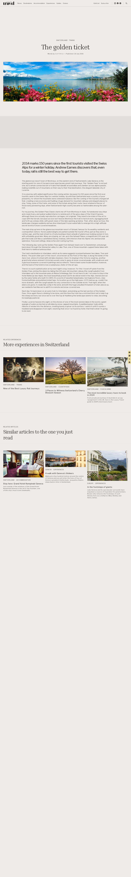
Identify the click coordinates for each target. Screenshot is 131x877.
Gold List (96, 3)
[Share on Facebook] (129, 352)
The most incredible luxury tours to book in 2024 (106, 394)
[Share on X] (129, 359)
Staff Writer (59, 54)
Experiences (50, 3)
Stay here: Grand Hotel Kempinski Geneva (23, 484)
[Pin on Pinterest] (129, 362)
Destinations (27, 3)
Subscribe (105, 3)
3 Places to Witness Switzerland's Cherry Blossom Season (65, 391)
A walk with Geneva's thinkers (59, 473)
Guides (58, 3)
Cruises (65, 3)
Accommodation (39, 3)
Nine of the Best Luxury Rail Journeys (21, 388)
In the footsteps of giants (99, 487)
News (20, 3)
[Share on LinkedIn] (129, 355)
